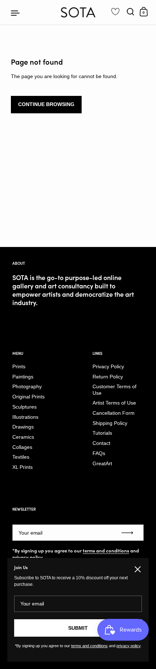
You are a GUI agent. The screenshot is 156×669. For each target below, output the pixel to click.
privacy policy (27, 557)
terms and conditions (106, 551)
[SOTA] (78, 12)
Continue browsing (46, 104)
